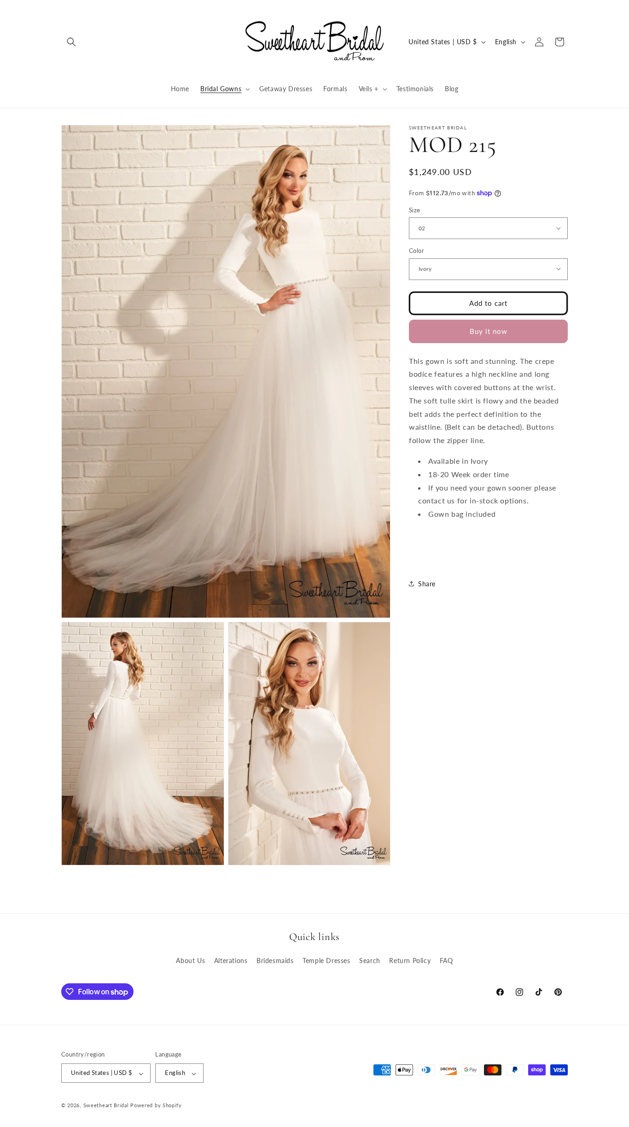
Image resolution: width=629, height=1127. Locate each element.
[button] (71, 42)
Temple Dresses (326, 960)
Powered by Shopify (156, 1106)
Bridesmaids (275, 960)
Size (414, 209)
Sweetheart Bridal (106, 1106)
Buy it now (488, 331)
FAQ (446, 960)
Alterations (231, 960)
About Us (190, 960)
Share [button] (427, 583)
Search (369, 960)
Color (416, 250)
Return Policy (410, 960)
